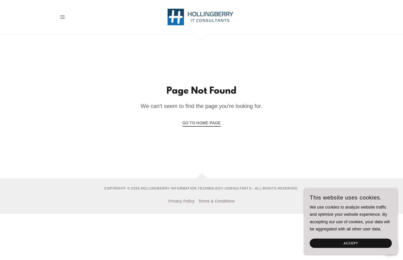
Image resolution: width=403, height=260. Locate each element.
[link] (201, 16)
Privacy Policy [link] (181, 201)
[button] (62, 17)
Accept (351, 243)
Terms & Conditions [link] (216, 201)
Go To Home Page (201, 123)
